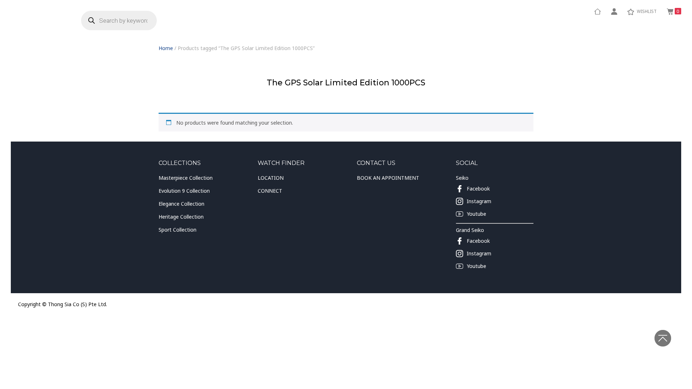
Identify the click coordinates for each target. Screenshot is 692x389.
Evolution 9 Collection (184, 190)
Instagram (479, 201)
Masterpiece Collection (186, 177)
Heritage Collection (181, 216)
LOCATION (271, 177)
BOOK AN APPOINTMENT (388, 177)
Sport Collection (177, 229)
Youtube (476, 213)
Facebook (478, 188)
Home (166, 48)
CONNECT (270, 190)
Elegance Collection (181, 203)
